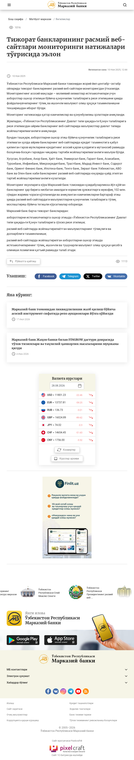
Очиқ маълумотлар (17, 714)
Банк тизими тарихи (80, 714)
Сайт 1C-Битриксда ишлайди (67, 755)
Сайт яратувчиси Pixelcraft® (67, 740)
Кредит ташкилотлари (81, 703)
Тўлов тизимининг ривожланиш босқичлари (93, 720)
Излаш (10, 703)
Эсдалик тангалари (79, 709)
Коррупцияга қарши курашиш (23, 720)
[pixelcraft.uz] (67, 748)
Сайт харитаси (14, 709)
